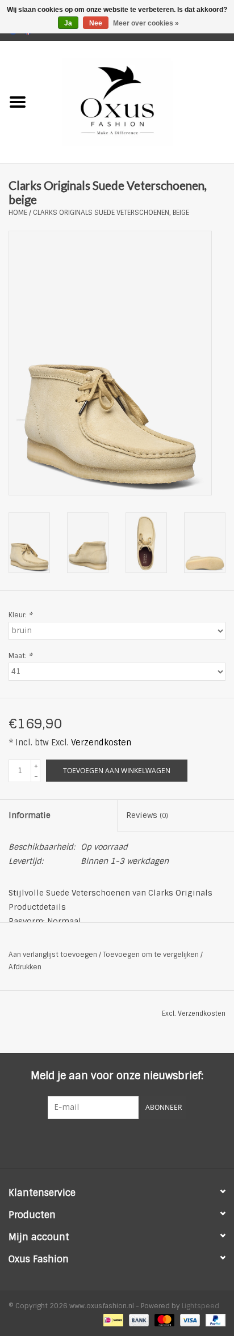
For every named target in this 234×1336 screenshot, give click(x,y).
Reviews (147, 815)
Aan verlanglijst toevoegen (53, 954)
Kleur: (20, 615)
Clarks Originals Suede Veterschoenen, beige (111, 212)
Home (18, 212)
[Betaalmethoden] (111, 1320)
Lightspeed (200, 1305)
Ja (68, 23)
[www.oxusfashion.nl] (134, 101)
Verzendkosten (101, 742)
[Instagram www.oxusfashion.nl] (137, 1142)
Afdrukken (25, 967)
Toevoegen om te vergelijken (151, 954)
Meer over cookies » (146, 23)
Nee (95, 23)
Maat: (20, 655)
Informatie (30, 815)
